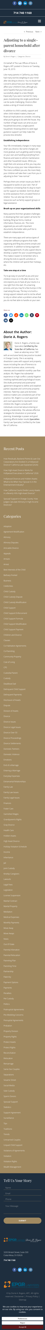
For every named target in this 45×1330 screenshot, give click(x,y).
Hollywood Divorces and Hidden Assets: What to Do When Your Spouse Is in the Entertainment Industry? (21, 481)
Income (7, 852)
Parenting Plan (10, 960)
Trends (6, 1134)
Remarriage (8, 1063)
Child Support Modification (15, 624)
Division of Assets (11, 711)
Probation (8, 1025)
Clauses (7, 640)
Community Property (12, 656)
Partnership (8, 971)
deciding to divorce (16, 80)
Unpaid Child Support (13, 1145)
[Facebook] (14, 1270)
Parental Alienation (12, 949)
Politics (7, 1004)
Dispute (7, 705)
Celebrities (8, 586)
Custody (7, 678)
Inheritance (8, 857)
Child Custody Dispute (13, 597)
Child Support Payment (13, 629)
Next (37, 31)
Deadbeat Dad (10, 683)
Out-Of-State (9, 944)
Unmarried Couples (12, 1139)
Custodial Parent (11, 673)
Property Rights (10, 1036)
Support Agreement (12, 1112)
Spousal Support (11, 1101)
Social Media (9, 1085)
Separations (9, 1074)
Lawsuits (7, 879)
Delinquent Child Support (14, 689)
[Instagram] (31, 1270)
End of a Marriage (11, 765)
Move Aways (9, 933)
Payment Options (11, 982)
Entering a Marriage (12, 770)
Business (7, 580)
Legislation (8, 890)
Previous (29, 31)
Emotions (8, 759)
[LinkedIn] (25, 1270)
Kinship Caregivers (11, 873)
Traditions (8, 1129)
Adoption (8, 526)
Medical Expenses (11, 917)
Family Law (8, 787)
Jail (5, 863)
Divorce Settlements (12, 743)
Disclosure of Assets (12, 700)
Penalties (7, 993)
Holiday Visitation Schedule (15, 846)
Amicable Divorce (11, 548)
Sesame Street (10, 1080)
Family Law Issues (11, 792)
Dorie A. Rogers (11, 56)
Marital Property (10, 906)
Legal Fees (8, 884)
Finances (7, 803)
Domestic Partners (11, 749)
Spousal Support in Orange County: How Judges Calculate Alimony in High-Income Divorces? (21, 501)
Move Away (8, 928)
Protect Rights (9, 1047)
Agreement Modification (14, 531)
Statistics (7, 1107)
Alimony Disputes (11, 542)
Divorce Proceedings (12, 738)
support (30, 110)
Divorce (27, 56)
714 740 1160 (22, 13)
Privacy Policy (32, 1296)
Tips (5, 1123)
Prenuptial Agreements (13, 1020)
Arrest (6, 564)
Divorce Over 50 (10, 732)
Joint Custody (9, 868)
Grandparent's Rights (12, 819)
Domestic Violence (11, 754)
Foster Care (8, 808)
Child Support (9, 607)
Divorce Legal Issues (12, 727)
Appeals (7, 553)
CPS (5, 667)
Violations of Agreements (14, 1150)
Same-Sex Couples (12, 1069)
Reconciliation (10, 1053)
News (6, 939)
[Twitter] (20, 1270)
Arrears (7, 559)
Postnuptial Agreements (14, 1009)
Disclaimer (19, 1296)
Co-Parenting (9, 651)
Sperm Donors (10, 1096)
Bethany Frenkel (10, 575)
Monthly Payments (11, 922)
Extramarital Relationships (15, 781)
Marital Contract (10, 901)
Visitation (7, 1156)
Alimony (7, 537)
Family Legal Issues (12, 797)
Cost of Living (9, 662)
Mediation (8, 911)
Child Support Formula (13, 618)
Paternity (7, 977)
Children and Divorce (13, 635)
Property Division (11, 1031)
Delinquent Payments (13, 694)
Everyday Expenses (12, 776)
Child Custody (9, 591)
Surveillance (9, 1118)
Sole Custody (9, 1091)
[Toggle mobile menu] (39, 21)
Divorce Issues (10, 721)
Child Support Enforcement (15, 613)
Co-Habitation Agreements (15, 645)
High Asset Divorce (12, 841)
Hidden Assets (10, 835)
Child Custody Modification (15, 602)
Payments (8, 987)
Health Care (9, 830)
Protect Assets (10, 1042)
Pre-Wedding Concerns (13, 1015)
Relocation (8, 1058)
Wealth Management (12, 1167)
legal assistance (10, 203)
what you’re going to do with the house (20, 119)
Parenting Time (10, 966)
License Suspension (12, 895)
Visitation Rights (10, 1161)
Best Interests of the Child (14, 569)
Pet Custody (9, 998)
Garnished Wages (11, 814)
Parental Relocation (12, 955)
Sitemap (22, 1299)
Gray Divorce (9, 825)
